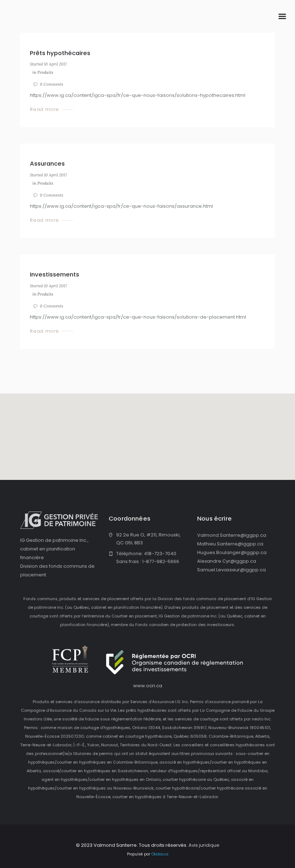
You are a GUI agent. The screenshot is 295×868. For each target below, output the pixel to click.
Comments (51, 84)
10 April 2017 (55, 64)
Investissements (54, 274)
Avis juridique (204, 845)
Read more (44, 110)
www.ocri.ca (147, 685)
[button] (147, 432)
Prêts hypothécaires (60, 53)
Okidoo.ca (159, 854)
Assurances (47, 163)
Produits (45, 72)
